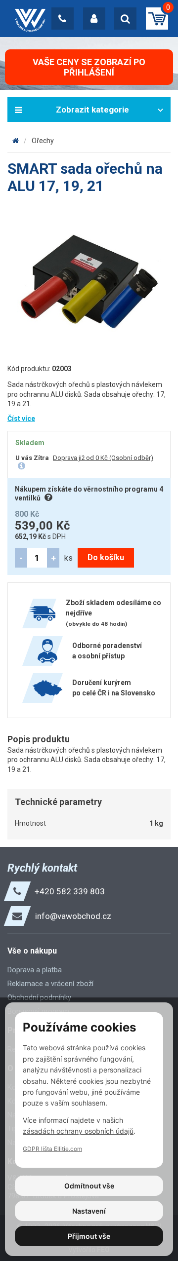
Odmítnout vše (89, 1186)
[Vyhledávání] (125, 18)
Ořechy (43, 141)
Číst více (21, 418)
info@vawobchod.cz (73, 916)
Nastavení (89, 1211)
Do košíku (106, 557)
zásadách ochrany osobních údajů (78, 1131)
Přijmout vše (89, 1236)
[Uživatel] (94, 18)
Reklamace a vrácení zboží (50, 983)
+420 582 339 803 (70, 891)
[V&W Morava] (15, 141)
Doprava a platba (34, 969)
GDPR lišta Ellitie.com (52, 1148)
